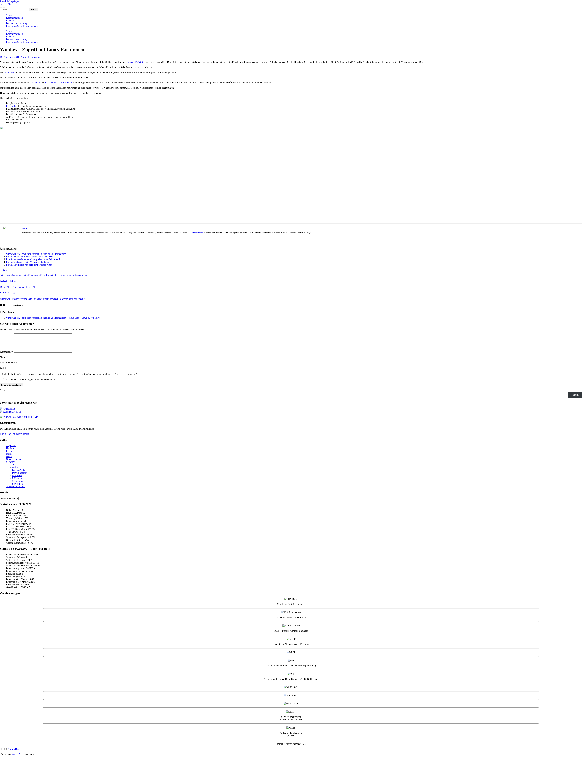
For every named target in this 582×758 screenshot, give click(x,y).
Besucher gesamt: (14, 534)
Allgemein (11, 445)
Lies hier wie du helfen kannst (14, 434)
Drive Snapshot (19, 472)
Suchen (3, 390)
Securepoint (17, 481)
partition (75, 275)
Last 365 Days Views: (17, 529)
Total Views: (12, 532)
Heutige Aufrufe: (14, 512)
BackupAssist (18, 470)
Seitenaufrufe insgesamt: (18, 537)
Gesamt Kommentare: (17, 542)
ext (24, 275)
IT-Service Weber (195, 233)
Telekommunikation (15, 486)
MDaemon (17, 478)
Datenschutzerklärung (16, 23)
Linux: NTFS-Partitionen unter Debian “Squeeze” (30, 256)
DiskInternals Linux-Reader (58, 82)
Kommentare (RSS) (12, 411)
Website (4, 368)
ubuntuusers (9, 72)
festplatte (50, 275)
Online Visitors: (14, 510)
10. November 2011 (9, 57)
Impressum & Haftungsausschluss (22, 26)
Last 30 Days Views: (16, 526)
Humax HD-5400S (135, 62)
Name (4, 357)
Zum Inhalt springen (9, 1)
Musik (9, 453)
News (9, 456)
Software (4, 270)
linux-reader (65, 275)
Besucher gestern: (15, 521)
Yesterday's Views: (15, 518)
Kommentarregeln (14, 18)
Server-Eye (17, 483)
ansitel (15, 467)
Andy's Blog (6, 4)
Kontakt (10, 20)
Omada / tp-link (13, 459)
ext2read (42, 275)
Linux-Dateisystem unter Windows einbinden (27, 262)
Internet (9, 451)
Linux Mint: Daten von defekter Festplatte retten (29, 264)
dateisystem (5, 275)
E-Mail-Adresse (8, 362)
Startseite (10, 15)
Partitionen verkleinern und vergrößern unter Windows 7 (33, 259)
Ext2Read (35, 82)
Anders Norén (18, 754)
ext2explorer (32, 275)
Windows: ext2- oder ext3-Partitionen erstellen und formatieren (36, 254)
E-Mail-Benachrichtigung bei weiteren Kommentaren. (32, 379)
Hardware (11, 448)
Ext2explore (12, 106)
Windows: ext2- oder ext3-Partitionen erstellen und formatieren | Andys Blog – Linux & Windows (53, 318)
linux (57, 275)
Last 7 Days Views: (15, 523)
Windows (83, 275)
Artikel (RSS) (9, 408)
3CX (14, 464)
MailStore (17, 475)
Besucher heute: (14, 515)
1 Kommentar (34, 57)
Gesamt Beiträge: (14, 540)
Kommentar (6, 351)
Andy (23, 57)
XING (37, 417)
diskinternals (17, 275)
